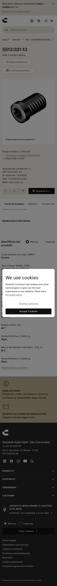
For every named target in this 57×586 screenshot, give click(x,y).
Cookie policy (15, 294)
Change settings (28, 303)
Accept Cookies (28, 311)
